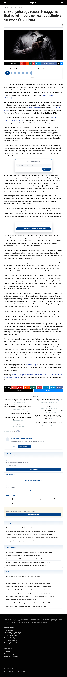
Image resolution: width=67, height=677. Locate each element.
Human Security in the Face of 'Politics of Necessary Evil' (48, 411)
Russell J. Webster (33, 107)
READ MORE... (44, 622)
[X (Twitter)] (26, 499)
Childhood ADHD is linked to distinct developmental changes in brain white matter (28, 580)
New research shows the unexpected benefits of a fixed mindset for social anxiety (28, 586)
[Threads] (12, 503)
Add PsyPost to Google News (33, 480)
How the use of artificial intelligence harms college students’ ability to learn (26, 589)
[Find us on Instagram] (12, 671)
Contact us (8, 649)
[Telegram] (54, 503)
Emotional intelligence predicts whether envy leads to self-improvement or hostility (29, 593)
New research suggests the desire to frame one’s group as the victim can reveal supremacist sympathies (19, 412)
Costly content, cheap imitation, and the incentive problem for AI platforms (26, 565)
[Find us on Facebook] (4, 671)
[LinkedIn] (54, 499)
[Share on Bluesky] (61, 63)
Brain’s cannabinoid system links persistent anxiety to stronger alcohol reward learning (30, 596)
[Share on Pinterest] (33, 63)
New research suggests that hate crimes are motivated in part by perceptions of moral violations (18, 418)
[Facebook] (12, 499)
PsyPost (33, 2)
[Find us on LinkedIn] (10, 671)
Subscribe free (33, 469)
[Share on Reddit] (27, 63)
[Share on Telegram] (39, 63)
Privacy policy (9, 654)
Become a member (24, 446)
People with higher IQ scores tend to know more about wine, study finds (26, 606)
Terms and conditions (11, 656)
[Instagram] (26, 503)
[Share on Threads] (58, 63)
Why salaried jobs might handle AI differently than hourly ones (23, 555)
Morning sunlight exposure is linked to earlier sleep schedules (23, 576)
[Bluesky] (40, 499)
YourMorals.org (30, 365)
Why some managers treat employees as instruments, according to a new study (28, 562)
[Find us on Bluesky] (24, 672)
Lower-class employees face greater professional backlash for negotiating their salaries (30, 531)
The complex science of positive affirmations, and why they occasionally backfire (28, 583)
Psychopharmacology (11, 643)
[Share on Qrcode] (24, 63)
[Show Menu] (5, 2)
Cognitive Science (10, 640)
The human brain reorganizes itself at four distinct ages (21, 528)
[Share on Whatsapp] (30, 63)
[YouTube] (40, 503)
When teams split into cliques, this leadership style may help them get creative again (29, 552)
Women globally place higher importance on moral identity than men (25, 541)
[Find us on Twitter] (7, 671)
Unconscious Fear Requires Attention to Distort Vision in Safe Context (48, 423)
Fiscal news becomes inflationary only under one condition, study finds (25, 558)
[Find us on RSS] (15, 671)
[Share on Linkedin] (36, 63)
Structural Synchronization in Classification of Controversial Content (48, 405)
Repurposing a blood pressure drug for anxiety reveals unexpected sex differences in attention (32, 537)
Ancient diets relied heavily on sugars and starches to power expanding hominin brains (30, 603)
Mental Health (9, 627)
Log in (14, 446)
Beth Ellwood (9, 25)
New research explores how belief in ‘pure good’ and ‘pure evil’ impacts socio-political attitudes (18, 400)
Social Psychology (18, 7)
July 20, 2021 (20, 25)
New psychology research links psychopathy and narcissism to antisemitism (19, 423)
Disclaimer (8, 651)
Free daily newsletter (33, 161)
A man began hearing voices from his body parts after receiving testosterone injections (30, 534)
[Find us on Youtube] (18, 671)
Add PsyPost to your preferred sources (33, 229)
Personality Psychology (12, 633)
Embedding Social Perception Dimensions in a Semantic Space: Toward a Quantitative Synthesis (48, 400)
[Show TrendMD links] (62, 431)
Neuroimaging (9, 630)
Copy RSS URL (33, 490)
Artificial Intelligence (11, 638)
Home (5, 7)
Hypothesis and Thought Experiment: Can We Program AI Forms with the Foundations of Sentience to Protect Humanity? (48, 417)
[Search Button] (62, 2)
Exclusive (10, 7)
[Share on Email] (21, 63)
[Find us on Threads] (21, 672)
